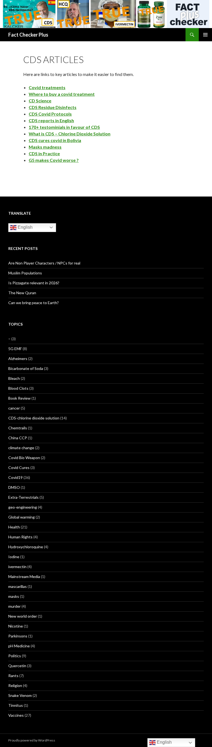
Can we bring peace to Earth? (33, 302)
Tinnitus (15, 705)
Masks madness (45, 146)
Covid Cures (19, 467)
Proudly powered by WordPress (31, 740)
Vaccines (16, 715)
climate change (21, 447)
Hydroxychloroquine (25, 546)
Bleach (14, 378)
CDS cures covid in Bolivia (55, 140)
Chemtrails (17, 428)
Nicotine (15, 626)
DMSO (14, 487)
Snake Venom (20, 695)
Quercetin (17, 665)
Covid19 (15, 477)
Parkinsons (17, 636)
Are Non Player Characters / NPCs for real (44, 263)
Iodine (13, 556)
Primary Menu (205, 34)
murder (14, 606)
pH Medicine (19, 646)
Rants (13, 675)
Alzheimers (17, 358)
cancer (14, 408)
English (25, 227)
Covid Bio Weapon (24, 457)
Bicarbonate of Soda (25, 368)
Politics (14, 655)
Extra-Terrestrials (23, 497)
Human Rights (20, 537)
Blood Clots (18, 388)
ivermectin (17, 566)
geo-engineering (22, 507)
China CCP (17, 437)
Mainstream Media (24, 576)
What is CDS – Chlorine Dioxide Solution (69, 133)
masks (13, 596)
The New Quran (22, 292)
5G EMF (15, 348)
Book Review (19, 398)
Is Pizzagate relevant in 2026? (33, 282)
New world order (22, 616)
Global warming (21, 517)
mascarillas (17, 586)
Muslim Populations (25, 273)
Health (14, 527)
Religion (15, 685)
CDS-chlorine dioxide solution (33, 418)
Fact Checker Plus (28, 35)
